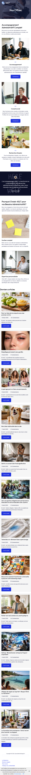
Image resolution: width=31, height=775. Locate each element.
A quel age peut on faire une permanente (14, 389)
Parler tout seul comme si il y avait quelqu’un (14, 615)
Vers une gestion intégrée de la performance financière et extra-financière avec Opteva (15, 501)
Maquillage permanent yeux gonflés (12, 352)
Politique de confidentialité (8, 765)
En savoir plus (17, 773)
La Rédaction (5, 760)
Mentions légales (6, 762)
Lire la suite (6, 325)
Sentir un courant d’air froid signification (13, 463)
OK (23, 773)
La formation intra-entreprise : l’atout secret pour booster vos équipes (15, 731)
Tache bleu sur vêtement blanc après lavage (14, 539)
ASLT (7, 3)
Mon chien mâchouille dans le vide (11, 426)
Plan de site (5, 764)
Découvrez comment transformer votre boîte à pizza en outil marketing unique (15, 577)
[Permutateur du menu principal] (28, 3)
